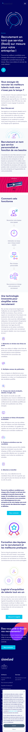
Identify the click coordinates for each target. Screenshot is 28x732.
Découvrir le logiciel (14, 617)
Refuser (14, 729)
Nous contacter (14, 513)
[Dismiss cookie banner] (24, 691)
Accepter (14, 725)
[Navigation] (25, 3)
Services (17, 674)
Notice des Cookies (13, 711)
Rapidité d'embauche (6, 685)
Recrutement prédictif (7, 682)
